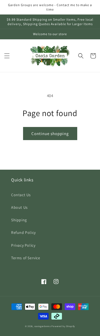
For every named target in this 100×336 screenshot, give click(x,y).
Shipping (19, 219)
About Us (19, 207)
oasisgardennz (42, 326)
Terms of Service (25, 257)
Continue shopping (50, 133)
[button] (7, 56)
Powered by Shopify (63, 326)
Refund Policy (23, 232)
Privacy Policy (23, 245)
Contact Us (21, 194)
